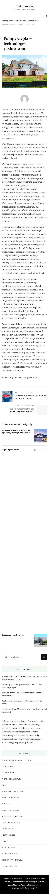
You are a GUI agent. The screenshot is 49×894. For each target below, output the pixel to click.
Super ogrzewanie (10, 450)
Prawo (5, 841)
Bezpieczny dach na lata (13, 635)
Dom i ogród (8, 767)
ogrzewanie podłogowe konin (24, 377)
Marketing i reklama (12, 816)
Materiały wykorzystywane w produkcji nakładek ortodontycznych (23, 686)
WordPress (15, 888)
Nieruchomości (9, 835)
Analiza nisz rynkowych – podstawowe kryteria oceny (22, 702)
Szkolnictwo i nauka (12, 860)
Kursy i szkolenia (10, 810)
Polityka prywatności (29, 888)
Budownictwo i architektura (16, 760)
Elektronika (8, 773)
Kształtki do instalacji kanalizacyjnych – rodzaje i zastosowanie (22, 694)
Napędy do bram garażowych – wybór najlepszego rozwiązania (17, 431)
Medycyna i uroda (11, 823)
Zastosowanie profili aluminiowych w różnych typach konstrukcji (24, 710)
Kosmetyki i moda (10, 798)
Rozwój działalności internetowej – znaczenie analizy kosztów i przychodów (24, 677)
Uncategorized (9, 866)
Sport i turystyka (10, 854)
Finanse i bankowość (12, 779)
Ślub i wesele (8, 847)
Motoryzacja (8, 829)
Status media (24, 6)
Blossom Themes (20, 885)
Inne (4, 785)
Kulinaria (7, 804)
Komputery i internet (12, 791)
